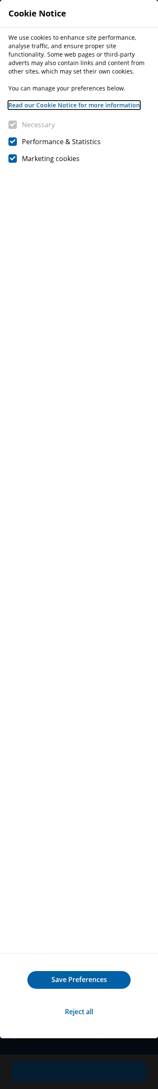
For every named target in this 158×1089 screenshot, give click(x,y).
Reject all (79, 1011)
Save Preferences (79, 979)
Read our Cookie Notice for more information (74, 105)
